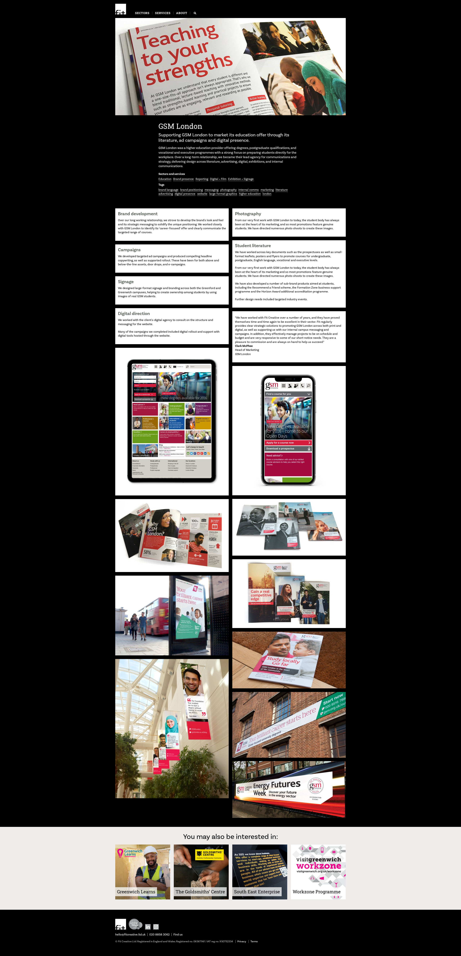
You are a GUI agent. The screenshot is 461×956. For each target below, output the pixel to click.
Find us (178, 934)
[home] (120, 9)
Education (164, 179)
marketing (267, 189)
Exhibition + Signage (241, 179)
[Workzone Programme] (318, 898)
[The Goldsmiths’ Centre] (201, 898)
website (202, 193)
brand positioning (191, 189)
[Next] (340, 67)
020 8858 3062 (159, 934)
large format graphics (223, 193)
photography (228, 189)
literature (282, 189)
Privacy (241, 941)
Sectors (142, 13)
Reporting (202, 179)
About (181, 13)
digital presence (185, 193)
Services (163, 13)
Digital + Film (218, 179)
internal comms (248, 189)
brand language (168, 189)
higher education (250, 193)
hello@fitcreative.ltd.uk (130, 934)
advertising (165, 193)
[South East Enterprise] (259, 898)
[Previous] (120, 67)
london (267, 193)
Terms (254, 941)
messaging (211, 189)
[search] (195, 13)
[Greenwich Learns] (142, 898)
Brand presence (183, 179)
